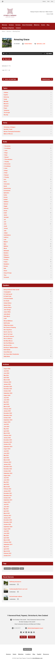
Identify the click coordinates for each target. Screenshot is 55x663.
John (5, 224)
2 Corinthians (7, 166)
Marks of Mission (8, 133)
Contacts (18, 28)
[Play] (4, 53)
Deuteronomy (7, 188)
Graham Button (28, 43)
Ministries (36, 25)
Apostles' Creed (8, 129)
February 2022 (7, 488)
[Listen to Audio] (18, 584)
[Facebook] (21, 632)
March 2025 (7, 406)
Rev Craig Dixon (8, 329)
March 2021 (7, 513)
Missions (6, 103)
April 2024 (6, 431)
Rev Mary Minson (8, 340)
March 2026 (7, 379)
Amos (5, 181)
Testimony (6, 110)
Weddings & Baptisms (8, 28)
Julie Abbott (7, 314)
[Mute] (47, 53)
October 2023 (7, 444)
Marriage (6, 101)
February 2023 (7, 462)
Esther (5, 195)
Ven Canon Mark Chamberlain (11, 354)
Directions (31, 637)
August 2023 (7, 448)
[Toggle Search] (2, 1)
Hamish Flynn (7, 305)
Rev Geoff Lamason (9, 336)
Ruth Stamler (7, 349)
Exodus (6, 197)
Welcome (4, 25)
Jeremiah (6, 217)
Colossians (7, 184)
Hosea (5, 210)
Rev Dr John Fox (8, 332)
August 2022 (7, 475)
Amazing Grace (16, 31)
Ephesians (39, 43)
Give (52, 1)
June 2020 (6, 533)
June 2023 (6, 453)
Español (6, 94)
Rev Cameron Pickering (10, 327)
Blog (48, 25)
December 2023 (8, 440)
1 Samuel (6, 157)
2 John (5, 168)
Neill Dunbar (7, 323)
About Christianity (27, 25)
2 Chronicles (7, 164)
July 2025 (6, 397)
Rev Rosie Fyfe (7, 345)
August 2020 (7, 529)
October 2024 (7, 417)
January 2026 (7, 384)
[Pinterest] (34, 632)
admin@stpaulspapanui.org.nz (35, 628)
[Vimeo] (26, 632)
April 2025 (6, 404)
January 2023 (7, 464)
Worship (6, 114)
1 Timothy (6, 161)
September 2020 (8, 526)
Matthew (6, 246)
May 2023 (6, 455)
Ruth (5, 268)
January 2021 (7, 517)
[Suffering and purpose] (6, 584)
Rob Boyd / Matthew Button (11, 347)
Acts (5, 179)
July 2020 (6, 531)
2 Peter (5, 172)
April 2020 (6, 537)
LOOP (5, 318)
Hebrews (6, 208)
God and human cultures (15, 596)
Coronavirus (7, 568)
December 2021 (8, 493)
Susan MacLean (8, 352)
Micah (5, 248)
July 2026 (6, 371)
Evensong (6, 97)
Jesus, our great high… (11, 79)
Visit (48, 1)
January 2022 (7, 491)
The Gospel (7, 112)
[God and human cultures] (6, 599)
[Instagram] (31, 632)
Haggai (5, 206)
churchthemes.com (37, 658)
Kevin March (7, 316)
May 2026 (6, 375)
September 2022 (8, 473)
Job (5, 219)
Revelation (6, 264)
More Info (23, 637)
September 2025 (8, 393)
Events (43, 25)
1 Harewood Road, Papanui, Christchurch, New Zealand (27, 615)
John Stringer (7, 309)
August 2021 (7, 502)
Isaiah (5, 212)
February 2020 (7, 542)
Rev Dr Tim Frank (8, 334)
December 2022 (8, 466)
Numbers (6, 253)
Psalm (21, 568)
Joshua (6, 228)
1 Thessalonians (8, 159)
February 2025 (7, 408)
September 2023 (8, 446)
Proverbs (6, 259)
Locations (28, 654)
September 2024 (8, 420)
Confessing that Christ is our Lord (18, 589)
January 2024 (7, 437)
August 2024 (7, 422)
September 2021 (8, 500)
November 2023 (8, 442)
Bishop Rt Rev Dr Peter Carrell (11, 289)
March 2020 (7, 540)
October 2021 (7, 497)
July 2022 (6, 477)
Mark (5, 244)
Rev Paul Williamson (9, 343)
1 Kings (6, 152)
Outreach (6, 106)
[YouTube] (29, 632)
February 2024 (7, 435)
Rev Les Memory (8, 338)
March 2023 (7, 460)
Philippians (6, 257)
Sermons (17, 25)
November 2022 (8, 468)
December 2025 (8, 386)
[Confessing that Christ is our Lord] (6, 591)
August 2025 (7, 395)
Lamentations (7, 235)
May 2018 (6, 546)
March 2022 (7, 486)
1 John (5, 150)
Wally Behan (7, 356)
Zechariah (6, 277)
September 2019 (8, 544)
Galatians (6, 201)
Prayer (5, 108)
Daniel (5, 186)
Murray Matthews (8, 320)
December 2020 (8, 520)
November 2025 (8, 388)
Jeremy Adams (7, 307)
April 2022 (6, 484)
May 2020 (6, 535)
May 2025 (6, 402)
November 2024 (8, 415)
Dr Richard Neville (8, 298)
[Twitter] (23, 632)
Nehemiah (6, 250)
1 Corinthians (7, 148)
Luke (44, 43)
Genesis (6, 204)
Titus (5, 275)
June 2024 (6, 426)
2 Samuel (6, 175)
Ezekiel (5, 199)
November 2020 (8, 522)
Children (6, 92)
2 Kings (6, 170)
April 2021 (6, 511)
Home (44, 1)
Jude (5, 230)
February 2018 (7, 553)
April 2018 (6, 549)
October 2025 (7, 391)
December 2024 (8, 413)
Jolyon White (7, 312)
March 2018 (7, 551)
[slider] (50, 53)
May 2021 (6, 508)
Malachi (6, 241)
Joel (5, 221)
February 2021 (7, 515)
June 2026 (6, 373)
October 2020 (7, 524)
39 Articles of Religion (9, 127)
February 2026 (7, 382)
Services (11, 25)
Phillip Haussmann (8, 325)
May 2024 (6, 428)
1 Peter (5, 155)
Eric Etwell (6, 300)
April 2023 (6, 457)
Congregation (7, 292)
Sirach (5, 270)
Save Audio (8, 59)
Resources (46, 654)
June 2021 (6, 506)
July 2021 (6, 504)
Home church (15, 568)
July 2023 (6, 451)
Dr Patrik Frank (7, 296)
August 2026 (7, 368)
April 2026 (6, 377)
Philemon (6, 255)
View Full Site (27, 649)
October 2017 (7, 555)
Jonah (5, 226)
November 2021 (8, 495)
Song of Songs (8, 273)
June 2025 (6, 399)
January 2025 (7, 411)
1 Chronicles (7, 146)
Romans (6, 266)
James (5, 215)
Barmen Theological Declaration (12, 131)
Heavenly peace (46, 79)
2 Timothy (6, 177)
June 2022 (6, 480)
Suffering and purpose (15, 581)
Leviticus (6, 237)
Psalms (6, 261)
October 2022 (7, 471)
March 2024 (7, 433)
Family (5, 99)
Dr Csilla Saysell (8, 294)
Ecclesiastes (7, 190)
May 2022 (6, 482)
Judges (6, 233)
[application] (27, 53)
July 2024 (6, 424)
